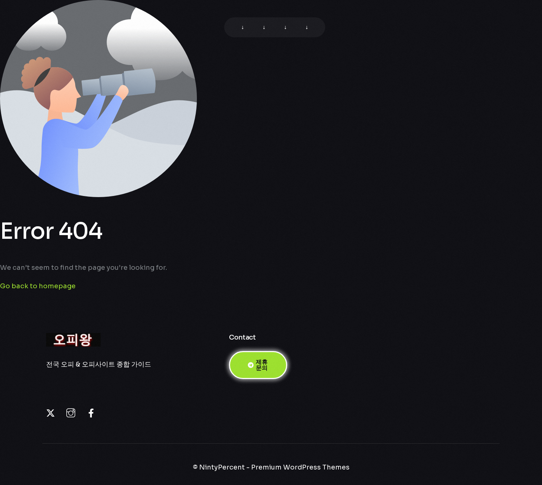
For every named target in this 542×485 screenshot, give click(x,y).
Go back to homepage (38, 286)
